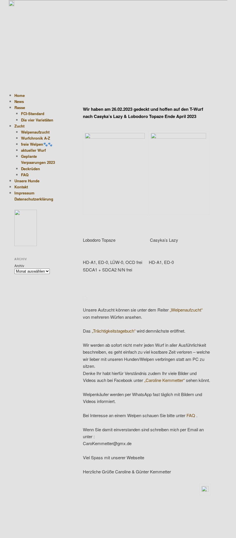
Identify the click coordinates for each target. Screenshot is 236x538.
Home (19, 95)
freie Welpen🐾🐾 (36, 144)
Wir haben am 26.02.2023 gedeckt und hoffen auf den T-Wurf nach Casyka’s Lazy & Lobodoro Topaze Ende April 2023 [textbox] (143, 112)
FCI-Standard (32, 113)
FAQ (190, 415)
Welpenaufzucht (35, 132)
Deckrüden (30, 168)
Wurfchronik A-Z (35, 138)
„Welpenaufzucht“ (186, 310)
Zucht (19, 126)
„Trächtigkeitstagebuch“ (114, 331)
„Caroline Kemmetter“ (164, 380)
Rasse (19, 107)
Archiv (19, 265)
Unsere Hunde (26, 180)
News (19, 101)
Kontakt (21, 187)
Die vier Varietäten (37, 120)
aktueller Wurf (33, 150)
